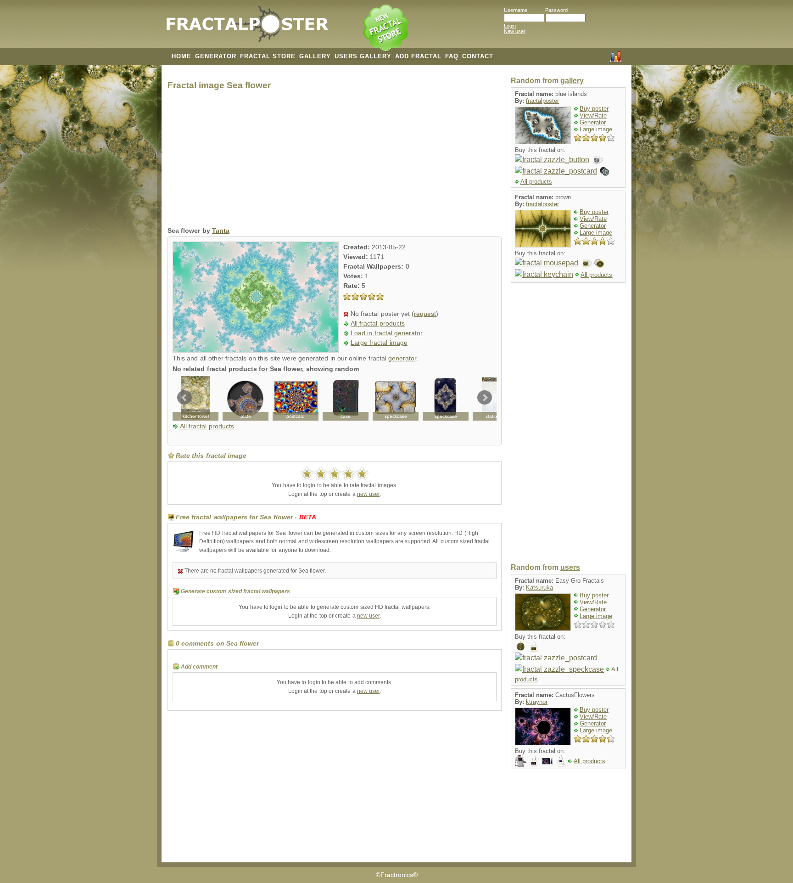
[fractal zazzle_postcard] (556, 171)
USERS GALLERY (363, 56)
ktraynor (536, 701)
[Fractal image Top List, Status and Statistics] (615, 55)
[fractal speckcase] (446, 398)
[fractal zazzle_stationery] (496, 398)
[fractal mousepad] (546, 263)
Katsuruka (539, 587)
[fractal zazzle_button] (552, 159)
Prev (184, 397)
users (570, 567)
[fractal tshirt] (520, 761)
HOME (181, 56)
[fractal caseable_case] (346, 398)
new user (368, 494)
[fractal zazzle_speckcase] (396, 398)
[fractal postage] (547, 761)
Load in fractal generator (387, 333)
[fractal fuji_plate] (245, 398)
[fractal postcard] (295, 398)
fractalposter (542, 100)
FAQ (451, 56)
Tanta (220, 230)
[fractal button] (599, 263)
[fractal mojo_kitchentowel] (195, 398)
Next (484, 397)
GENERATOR (215, 56)
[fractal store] (386, 28)
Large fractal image (379, 342)
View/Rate (593, 115)
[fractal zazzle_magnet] (604, 171)
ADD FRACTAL (418, 56)
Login (510, 25)
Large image (596, 129)
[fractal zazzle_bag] (534, 646)
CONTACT (477, 56)
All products (536, 181)
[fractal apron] (560, 761)
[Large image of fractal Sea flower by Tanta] (256, 350)
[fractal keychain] (544, 274)
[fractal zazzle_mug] (597, 159)
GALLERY (315, 56)
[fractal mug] (586, 263)
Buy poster (594, 108)
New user (514, 31)
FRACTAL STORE (268, 56)
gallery (572, 80)
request (425, 313)
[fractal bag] (534, 761)
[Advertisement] (335, 160)
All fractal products (378, 323)
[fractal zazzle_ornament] (520, 646)
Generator (593, 122)
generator (402, 358)
